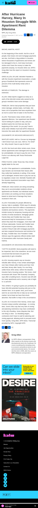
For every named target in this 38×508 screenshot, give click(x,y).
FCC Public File (8, 459)
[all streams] (35, 506)
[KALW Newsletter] (19, 369)
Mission (6, 444)
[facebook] (5, 475)
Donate (32, 2)
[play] (3, 506)
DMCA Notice (7, 470)
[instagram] (5, 478)
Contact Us (7, 466)
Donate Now (7, 451)
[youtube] (5, 485)
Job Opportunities (8, 448)
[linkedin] (5, 482)
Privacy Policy (7, 455)
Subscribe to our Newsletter (11, 463)
